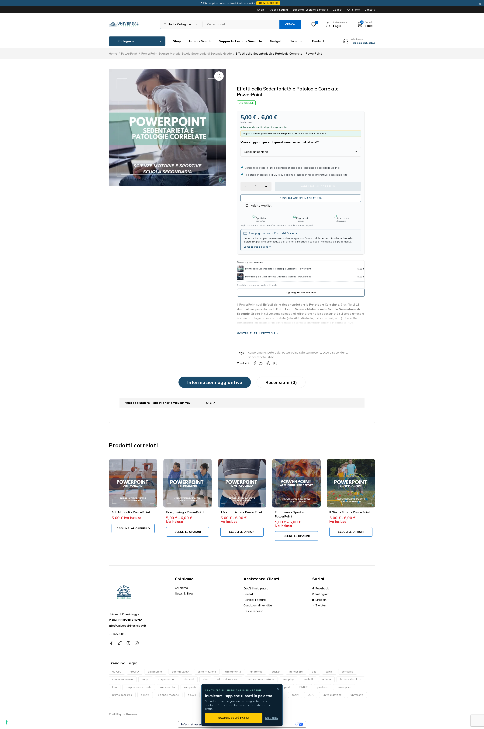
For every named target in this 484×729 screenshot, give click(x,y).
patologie (274, 352)
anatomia (256, 671)
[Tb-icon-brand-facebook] (111, 643)
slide (271, 357)
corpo (145, 679)
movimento (167, 687)
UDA (311, 695)
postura (322, 687)
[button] (219, 76)
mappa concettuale (138, 687)
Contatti (370, 9)
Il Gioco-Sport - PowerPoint (349, 512)
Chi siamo (353, 9)
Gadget (337, 9)
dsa (205, 679)
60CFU (134, 671)
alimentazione (207, 671)
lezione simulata (350, 679)
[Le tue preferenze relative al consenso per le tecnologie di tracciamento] (6, 722)
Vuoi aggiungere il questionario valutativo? (279, 142)
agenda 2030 (180, 671)
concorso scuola (122, 679)
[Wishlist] (256, 205)
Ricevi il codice (268, 3)
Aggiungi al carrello (318, 186)
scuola (192, 695)
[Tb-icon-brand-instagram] (128, 643)
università (357, 695)
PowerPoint (129, 53)
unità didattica (332, 695)
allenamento (233, 671)
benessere (296, 671)
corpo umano (257, 352)
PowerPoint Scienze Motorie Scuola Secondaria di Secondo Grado (186, 53)
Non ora (271, 718)
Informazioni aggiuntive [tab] (214, 382)
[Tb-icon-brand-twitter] (119, 643)
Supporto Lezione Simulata (310, 9)
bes (314, 671)
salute (145, 695)
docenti (189, 679)
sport (295, 695)
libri (114, 687)
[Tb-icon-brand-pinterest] (136, 643)
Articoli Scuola (278, 9)
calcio (329, 671)
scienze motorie (310, 352)
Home (113, 53)
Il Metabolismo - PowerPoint (241, 512)
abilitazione (155, 671)
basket (276, 671)
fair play (288, 679)
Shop (260, 9)
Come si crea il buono (256, 246)
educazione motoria (261, 679)
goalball (308, 679)
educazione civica (228, 679)
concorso (347, 671)
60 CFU (116, 671)
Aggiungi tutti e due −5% (301, 292)
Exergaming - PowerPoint (185, 512)
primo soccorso (122, 695)
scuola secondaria (335, 352)
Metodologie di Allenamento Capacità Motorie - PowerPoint (278, 276)
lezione (326, 679)
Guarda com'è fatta (233, 718)
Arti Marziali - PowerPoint (131, 512)
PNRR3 (303, 687)
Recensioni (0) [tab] (281, 382)
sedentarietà (257, 357)
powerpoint (290, 352)
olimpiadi (190, 687)
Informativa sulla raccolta (199, 724)
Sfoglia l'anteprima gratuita (301, 198)
